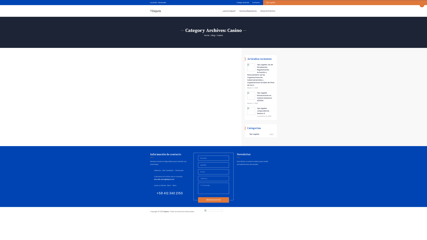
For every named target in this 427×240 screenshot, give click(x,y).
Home (206, 35)
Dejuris (166, 211)
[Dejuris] (155, 11)
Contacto (256, 2)
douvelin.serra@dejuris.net (164, 179)
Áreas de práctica (267, 11)
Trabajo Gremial (242, 2)
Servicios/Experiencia (248, 11)
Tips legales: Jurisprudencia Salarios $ (263, 111)
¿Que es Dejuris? (229, 11)
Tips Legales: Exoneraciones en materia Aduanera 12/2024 (264, 97)
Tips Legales (270, 2)
